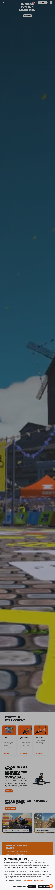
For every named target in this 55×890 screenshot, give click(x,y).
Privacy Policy (29, 880)
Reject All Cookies (44, 886)
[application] (51, 886)
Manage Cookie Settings (19, 886)
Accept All (32, 886)
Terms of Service (40, 880)
